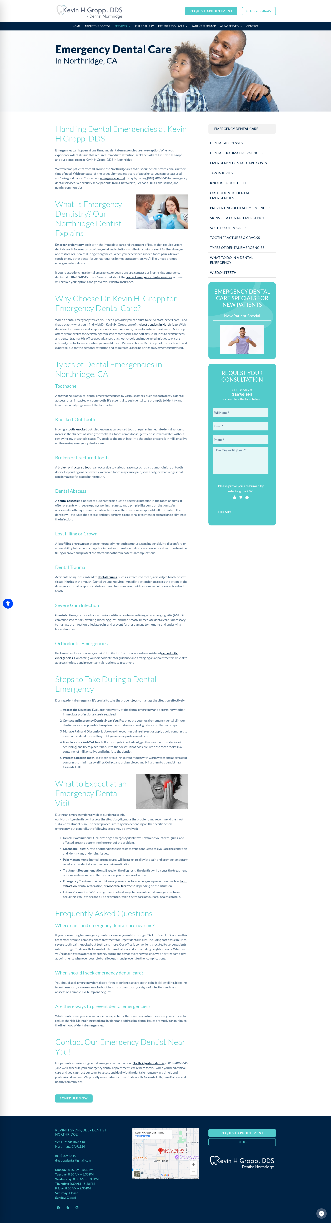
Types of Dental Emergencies (237, 247)
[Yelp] (67, 1207)
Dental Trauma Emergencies (236, 153)
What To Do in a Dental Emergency (231, 260)
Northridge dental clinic (148, 1063)
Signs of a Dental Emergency (237, 218)
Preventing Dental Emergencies (240, 208)
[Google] (77, 1207)
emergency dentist (112, 178)
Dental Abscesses (226, 143)
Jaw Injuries (221, 173)
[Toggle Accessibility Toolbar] (8, 603)
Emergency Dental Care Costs (238, 163)
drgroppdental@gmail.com (73, 1160)
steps (134, 700)
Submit (225, 512)
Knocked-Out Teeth (228, 183)
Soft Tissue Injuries (228, 228)
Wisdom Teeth (223, 272)
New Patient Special (242, 315)
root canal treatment (121, 886)
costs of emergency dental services (149, 277)
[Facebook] (58, 1207)
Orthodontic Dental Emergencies (230, 195)
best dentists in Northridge (159, 324)
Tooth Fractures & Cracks (235, 237)
